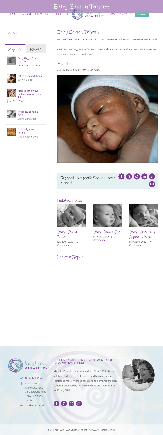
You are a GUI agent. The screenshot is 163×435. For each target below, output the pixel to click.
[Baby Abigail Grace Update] (11, 59)
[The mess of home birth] (11, 112)
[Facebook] (56, 403)
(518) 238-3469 (33, 377)
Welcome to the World (145, 39)
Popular (15, 49)
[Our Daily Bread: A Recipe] (11, 130)
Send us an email (34, 405)
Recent (35, 49)
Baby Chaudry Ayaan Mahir (142, 234)
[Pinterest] (64, 403)
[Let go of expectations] (11, 76)
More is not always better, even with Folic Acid (30, 94)
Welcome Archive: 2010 (119, 39)
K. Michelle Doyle (69, 39)
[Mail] (79, 403)
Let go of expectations (30, 75)
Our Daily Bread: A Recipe (28, 131)
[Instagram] (71, 403)
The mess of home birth (28, 113)
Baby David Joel (107, 231)
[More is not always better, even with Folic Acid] (11, 91)
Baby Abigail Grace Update (28, 60)
